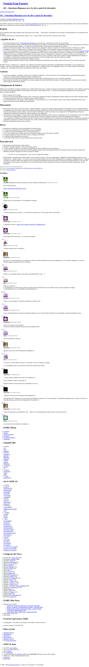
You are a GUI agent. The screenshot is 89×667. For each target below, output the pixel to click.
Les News (6, 431)
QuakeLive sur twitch (9, 509)
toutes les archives (11, 640)
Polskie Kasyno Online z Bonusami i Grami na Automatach (23, 605)
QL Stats (5, 541)
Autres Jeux (15, 557)
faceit (4, 474)
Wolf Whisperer (7, 531)
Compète (12, 559)
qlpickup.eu (6, 454)
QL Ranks (6, 545)
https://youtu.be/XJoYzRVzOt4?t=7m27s (14, 188)
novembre (8, 12)
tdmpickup (6, 457)
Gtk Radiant (6, 521)
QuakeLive (14, 587)
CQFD (11, 561)
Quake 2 (12, 581)
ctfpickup (6, 459)
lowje (5, 209)
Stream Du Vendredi (31, 23)
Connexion (6, 439)
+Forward (6, 495)
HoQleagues (6, 471)
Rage (9, 589)
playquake (6, 492)
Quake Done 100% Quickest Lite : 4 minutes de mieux (22, 612)
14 (4, 341)
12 (4, 316)
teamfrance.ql (7, 477)
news (11, 648)
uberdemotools (7, 528)
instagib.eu (6, 502)
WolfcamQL (6, 535)
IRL (8, 570)
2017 (13, 12)
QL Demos (6, 543)
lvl (4, 468)
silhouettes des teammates (28, 43)
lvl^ (4, 511)
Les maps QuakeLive (9, 437)
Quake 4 (12, 584)
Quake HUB (7, 507)
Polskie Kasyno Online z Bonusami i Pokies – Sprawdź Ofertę (24, 609)
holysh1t (5, 467)
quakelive (6, 451)
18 (4, 403)
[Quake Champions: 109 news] (15, 19)
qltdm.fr (5, 462)
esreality (5, 487)
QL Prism (6, 524)
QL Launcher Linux (9, 533)
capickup (5, 456)
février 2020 (6, 637)
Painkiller (13, 575)
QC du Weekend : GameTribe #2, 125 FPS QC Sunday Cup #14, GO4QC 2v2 (25, 168)
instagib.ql (6, 463)
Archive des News (8, 434)
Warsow (12, 592)
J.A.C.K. (5, 536)
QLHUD (6, 540)
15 (4, 353)
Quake (11, 579)
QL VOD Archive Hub (9, 547)
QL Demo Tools (7, 529)
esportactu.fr (6, 490)
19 (23, 20)
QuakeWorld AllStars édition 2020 (16, 610)
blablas (15, 648)
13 (4, 329)
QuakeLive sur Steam (9, 550)
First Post (19, 654)
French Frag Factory (15, 3)
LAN (9, 571)
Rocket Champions (11, 169)
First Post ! (6, 436)
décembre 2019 (7, 639)
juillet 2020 (6, 634)
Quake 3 (12, 582)
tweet (71, 75)
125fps (5, 473)
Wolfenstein (15, 595)
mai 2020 (6, 636)
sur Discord (9, 652)
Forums (5, 433)
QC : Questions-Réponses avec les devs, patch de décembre (26, 15)
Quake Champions (20, 586)
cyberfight (6, 497)
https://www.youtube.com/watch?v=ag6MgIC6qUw (31, 224)
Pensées (12, 576)
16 (4, 368)
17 (4, 386)
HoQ (4, 516)
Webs (9, 593)
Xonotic (12, 596)
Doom (10, 565)
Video (10, 590)
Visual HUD (6, 526)
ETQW (11, 568)
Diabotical (14, 562)
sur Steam (9, 651)
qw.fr (4, 449)
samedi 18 (3, 12)
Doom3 (11, 567)
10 (4, 292)
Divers (11, 564)
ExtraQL (5, 522)
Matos (10, 573)
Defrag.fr (6, 504)
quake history (7, 488)
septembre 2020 (7, 632)
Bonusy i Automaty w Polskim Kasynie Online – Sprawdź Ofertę (25, 607)
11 (4, 304)
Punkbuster (14, 578)
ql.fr (4, 448)
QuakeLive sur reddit (9, 548)
